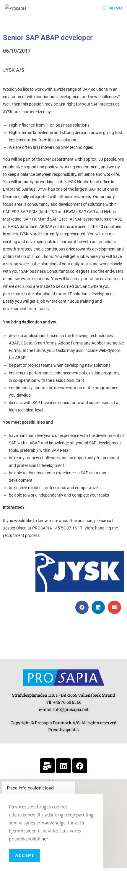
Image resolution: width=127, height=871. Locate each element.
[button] (82, 607)
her (44, 839)
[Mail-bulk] (47, 765)
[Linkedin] (63, 765)
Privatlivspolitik (63, 729)
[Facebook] (79, 765)
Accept (24, 855)
